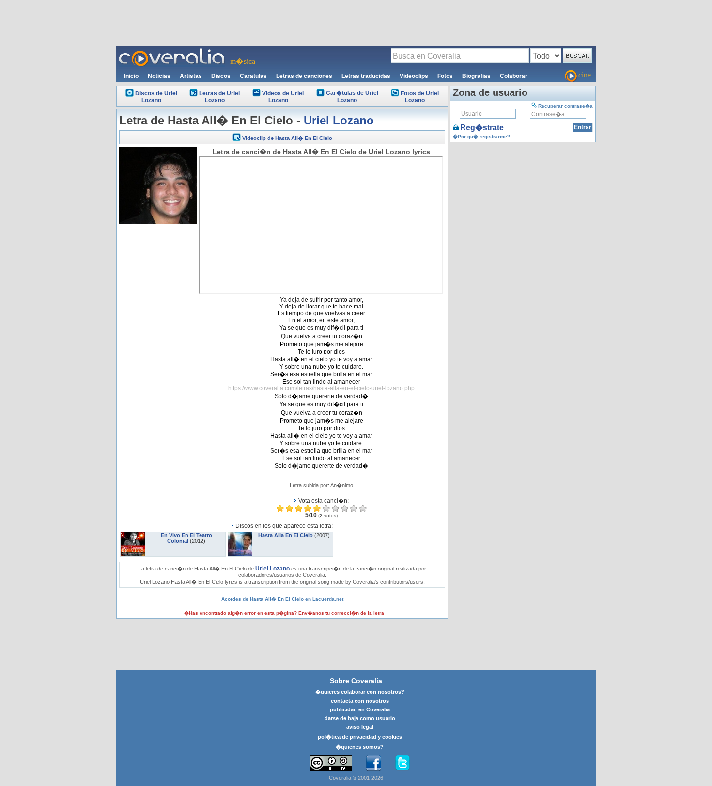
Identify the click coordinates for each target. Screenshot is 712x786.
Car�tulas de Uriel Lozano (352, 97)
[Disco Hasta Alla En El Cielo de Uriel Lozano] (240, 535)
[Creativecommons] (331, 763)
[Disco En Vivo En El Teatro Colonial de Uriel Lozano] (133, 535)
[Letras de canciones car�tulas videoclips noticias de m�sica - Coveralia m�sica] (172, 51)
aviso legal (359, 727)
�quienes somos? (360, 747)
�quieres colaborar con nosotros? (359, 691)
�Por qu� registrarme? (481, 136)
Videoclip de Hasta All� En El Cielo (287, 138)
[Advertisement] (356, 22)
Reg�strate (482, 127)
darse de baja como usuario (360, 718)
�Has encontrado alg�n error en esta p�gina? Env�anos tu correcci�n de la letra (284, 613)
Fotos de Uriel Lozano (420, 97)
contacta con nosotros (360, 701)
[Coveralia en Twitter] (402, 763)
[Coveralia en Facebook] (373, 763)
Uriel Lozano (339, 120)
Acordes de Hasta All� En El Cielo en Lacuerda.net (282, 598)
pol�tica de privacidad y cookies (360, 737)
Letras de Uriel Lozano (219, 97)
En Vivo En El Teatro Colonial (186, 538)
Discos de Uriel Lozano (156, 97)
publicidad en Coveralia (360, 709)
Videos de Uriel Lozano (283, 97)
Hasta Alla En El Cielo (285, 535)
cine (584, 75)
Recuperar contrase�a (565, 105)
